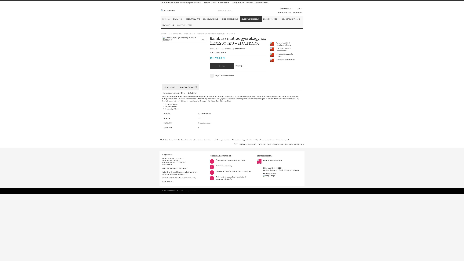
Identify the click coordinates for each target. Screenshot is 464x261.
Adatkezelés (236, 140)
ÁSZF (216, 140)
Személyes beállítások (284, 13)
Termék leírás (170, 87)
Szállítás (207, 3)
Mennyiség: (238, 66)
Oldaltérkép (164, 140)
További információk (188, 87)
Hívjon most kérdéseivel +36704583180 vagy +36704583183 (181, 3)
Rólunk (213, 3)
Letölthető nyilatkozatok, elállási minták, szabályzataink (286, 144)
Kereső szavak (174, 140)
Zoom (203, 39)
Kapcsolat (207, 140)
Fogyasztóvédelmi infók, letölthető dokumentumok (258, 140)
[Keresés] (251, 10)
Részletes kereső (186, 140)
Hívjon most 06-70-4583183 (272, 160)
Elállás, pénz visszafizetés (247, 144)
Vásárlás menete (223, 3)
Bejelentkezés (297, 13)
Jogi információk (225, 140)
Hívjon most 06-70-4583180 (272, 168)
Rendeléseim (198, 140)
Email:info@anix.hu (269, 173)
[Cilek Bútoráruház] (168, 10)
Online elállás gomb (282, 140)
